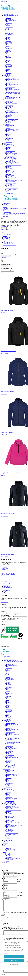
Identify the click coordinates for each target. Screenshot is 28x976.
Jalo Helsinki (9, 65)
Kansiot (8, 149)
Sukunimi (19, 881)
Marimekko (9, 42)
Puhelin (5, 888)
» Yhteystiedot (4, 567)
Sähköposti (3, 621)
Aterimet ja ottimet (10, 78)
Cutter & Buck (9, 33)
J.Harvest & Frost (10, 34)
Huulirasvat (9, 108)
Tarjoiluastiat (9, 94)
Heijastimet (8, 107)
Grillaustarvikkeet (10, 82)
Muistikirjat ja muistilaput (12, 153)
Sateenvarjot (9, 184)
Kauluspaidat (9, 131)
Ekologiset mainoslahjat (11, 20)
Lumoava (8, 41)
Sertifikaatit (14, 213)
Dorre (7, 56)
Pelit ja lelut (9, 176)
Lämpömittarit (9, 172)
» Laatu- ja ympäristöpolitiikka (7, 573)
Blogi (4, 205)
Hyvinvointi (9, 166)
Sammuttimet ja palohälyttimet (13, 93)
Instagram (3, 611)
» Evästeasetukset (5, 576)
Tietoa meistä (9, 854)
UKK (16, 214)
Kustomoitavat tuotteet (11, 103)
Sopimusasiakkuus (18, 208)
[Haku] (14, 220)
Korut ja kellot (9, 168)
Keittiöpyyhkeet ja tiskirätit (12, 84)
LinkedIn (5, 870)
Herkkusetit (9, 23)
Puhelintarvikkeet (10, 156)
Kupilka (8, 38)
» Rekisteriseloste (4, 568)
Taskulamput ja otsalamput (12, 188)
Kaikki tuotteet (6, 11)
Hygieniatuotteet (10, 110)
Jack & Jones (9, 36)
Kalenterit (8, 148)
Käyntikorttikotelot (10, 151)
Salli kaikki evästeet (14, 956)
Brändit (5, 30)
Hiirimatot (8, 147)
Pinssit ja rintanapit (10, 120)
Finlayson (8, 57)
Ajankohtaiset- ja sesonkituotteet (10, 15)
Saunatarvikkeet (10, 185)
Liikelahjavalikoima (7, 202)
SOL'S (7, 47)
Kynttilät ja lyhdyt (10, 171)
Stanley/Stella (9, 48)
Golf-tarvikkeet (9, 163)
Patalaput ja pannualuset (11, 90)
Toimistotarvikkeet (7, 144)
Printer (7, 70)
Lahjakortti (5, 216)
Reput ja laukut (9, 138)
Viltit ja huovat (9, 193)
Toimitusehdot (4, 569)
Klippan (8, 37)
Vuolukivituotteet (10, 98)
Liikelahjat (12, 208)
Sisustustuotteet (9, 186)
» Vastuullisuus (4, 571)
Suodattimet (3, 257)
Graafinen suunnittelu (11, 850)
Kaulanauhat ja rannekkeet (12, 112)
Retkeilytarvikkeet (10, 181)
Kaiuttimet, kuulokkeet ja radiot (13, 165)
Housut (8, 128)
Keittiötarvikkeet (7, 75)
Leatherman (9, 66)
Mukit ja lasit (9, 88)
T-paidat (8, 139)
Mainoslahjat (6, 99)
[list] (2, 272)
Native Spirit (9, 43)
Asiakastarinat (11, 214)
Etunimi (19, 879)
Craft (7, 55)
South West (8, 73)
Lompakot (8, 174)
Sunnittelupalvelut (7, 589)
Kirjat (7, 167)
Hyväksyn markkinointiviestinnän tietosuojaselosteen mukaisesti (10, 619)
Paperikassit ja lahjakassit (12, 119)
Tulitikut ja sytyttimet (11, 122)
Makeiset (8, 117)
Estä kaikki (14, 960)
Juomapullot (9, 111)
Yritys (4, 210)
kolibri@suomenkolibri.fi (13, 1)
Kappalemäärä (6, 896)
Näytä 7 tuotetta (4, 265)
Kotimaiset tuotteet (10, 19)
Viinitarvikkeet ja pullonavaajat (13, 97)
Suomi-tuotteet (9, 27)
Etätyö (7, 21)
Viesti (4, 899)
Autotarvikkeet (9, 105)
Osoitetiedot (6, 891)
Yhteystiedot (6, 212)
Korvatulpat (9, 114)
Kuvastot (5, 204)
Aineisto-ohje (6, 208)
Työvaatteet (9, 142)
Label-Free (8, 39)
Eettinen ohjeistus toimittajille (13, 858)
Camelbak (8, 51)
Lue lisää (6, 952)
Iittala (7, 62)
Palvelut (5, 207)
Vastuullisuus (9, 213)
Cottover (8, 53)
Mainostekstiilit (6, 124)
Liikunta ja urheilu (10, 161)
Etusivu (2, 229)
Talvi (7, 29)
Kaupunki (19, 894)
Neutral (8, 69)
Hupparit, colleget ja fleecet (12, 129)
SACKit (8, 46)
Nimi (4, 878)
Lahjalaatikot (9, 115)
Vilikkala (8, 50)
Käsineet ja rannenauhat (11, 130)
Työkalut (8, 192)
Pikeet (7, 135)
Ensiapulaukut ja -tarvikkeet (12, 79)
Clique (7, 52)
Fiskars (8, 60)
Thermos (8, 74)
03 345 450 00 (4, 1)
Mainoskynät (9, 152)
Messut (8, 25)
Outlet (4, 143)
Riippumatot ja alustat (11, 183)
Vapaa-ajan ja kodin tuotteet (9, 158)
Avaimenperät (9, 106)
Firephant (8, 59)
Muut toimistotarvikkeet (11, 154)
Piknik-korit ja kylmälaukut (12, 177)
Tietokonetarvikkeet (10, 157)
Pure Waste (8, 71)
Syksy (7, 28)
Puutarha (8, 179)
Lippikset (8, 134)
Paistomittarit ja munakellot (12, 89)
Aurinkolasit (9, 102)
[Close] (1, 641)
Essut (7, 80)
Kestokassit (8, 133)
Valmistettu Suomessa (8, 14)
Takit (7, 140)
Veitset (7, 96)
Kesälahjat (8, 18)
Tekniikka (8, 121)
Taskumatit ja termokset (11, 189)
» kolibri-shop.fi (4, 602)
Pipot (7, 137)
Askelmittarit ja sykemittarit (12, 162)
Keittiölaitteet (9, 83)
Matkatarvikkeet (10, 175)
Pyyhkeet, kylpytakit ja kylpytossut (14, 180)
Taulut (7, 190)
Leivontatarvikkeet (10, 87)
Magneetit (8, 116)
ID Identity (8, 64)
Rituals (7, 44)
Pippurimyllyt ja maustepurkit (13, 92)
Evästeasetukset (14, 964)
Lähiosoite (19, 892)
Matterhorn (8, 67)
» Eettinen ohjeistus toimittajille (8, 574)
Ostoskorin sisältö (7, 929)
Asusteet (8, 126)
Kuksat (8, 170)
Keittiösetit (8, 85)
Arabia (7, 61)
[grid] (1, 272)
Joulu (7, 24)
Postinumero (20, 895)
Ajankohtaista (6, 203)
